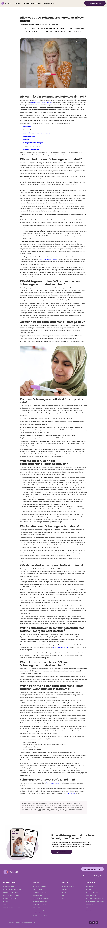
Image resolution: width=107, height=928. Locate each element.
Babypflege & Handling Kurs (40, 904)
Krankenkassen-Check (68, 886)
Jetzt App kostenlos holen (92, 869)
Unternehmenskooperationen (94, 898)
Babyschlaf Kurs (37, 895)
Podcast (64, 892)
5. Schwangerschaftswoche (48, 259)
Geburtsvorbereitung (9, 886)
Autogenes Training (38, 910)
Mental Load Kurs (37, 913)
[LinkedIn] (97, 922)
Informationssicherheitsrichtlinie (95, 901)
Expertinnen (65, 898)
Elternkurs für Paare (38, 907)
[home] (6, 3)
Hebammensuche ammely (33, 3)
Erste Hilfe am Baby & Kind (40, 892)
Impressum (89, 910)
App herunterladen (61, 852)
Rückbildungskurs (37, 889)
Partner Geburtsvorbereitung (11, 895)
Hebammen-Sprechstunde (10, 892)
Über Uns (64, 889)
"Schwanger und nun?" (53, 783)
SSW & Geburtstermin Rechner (11, 907)
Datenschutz (89, 904)
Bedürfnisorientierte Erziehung (41, 916)
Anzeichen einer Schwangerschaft (41, 102)
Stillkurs (5, 904)
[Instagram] (93, 922)
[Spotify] (90, 922)
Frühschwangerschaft (60, 647)
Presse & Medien (91, 886)
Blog (63, 895)
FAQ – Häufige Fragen (92, 892)
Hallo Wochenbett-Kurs (39, 886)
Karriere (88, 889)
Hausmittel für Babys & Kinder (41, 898)
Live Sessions (6, 901)
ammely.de (71, 793)
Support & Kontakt (91, 895)
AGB (87, 907)
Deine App (17, 3)
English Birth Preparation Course (12, 889)
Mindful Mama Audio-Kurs (40, 901)
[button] (49, 3)
